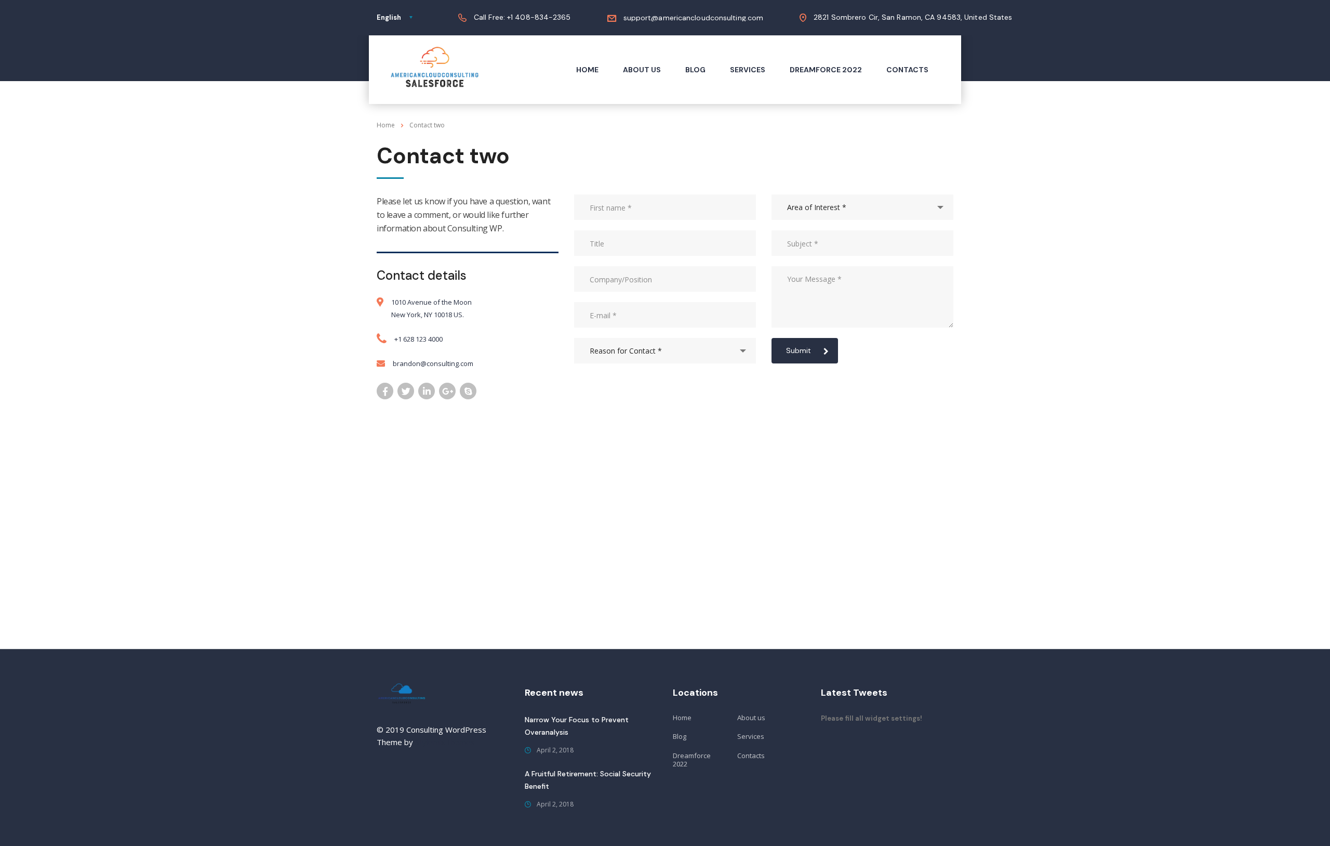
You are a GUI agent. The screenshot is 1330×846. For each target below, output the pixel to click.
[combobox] (665, 350)
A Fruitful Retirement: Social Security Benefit (588, 780)
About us (642, 69)
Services (747, 69)
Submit (798, 350)
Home (587, 69)
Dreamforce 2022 (826, 69)
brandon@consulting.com (433, 363)
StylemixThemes (445, 742)
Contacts (907, 69)
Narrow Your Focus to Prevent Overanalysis (577, 726)
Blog (695, 69)
